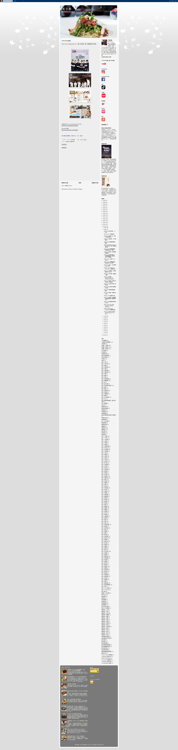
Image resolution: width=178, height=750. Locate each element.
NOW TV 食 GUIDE (106, 658)
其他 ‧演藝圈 (104, 403)
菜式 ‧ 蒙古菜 (104, 563)
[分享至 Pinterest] (86, 139)
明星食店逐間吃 (105, 408)
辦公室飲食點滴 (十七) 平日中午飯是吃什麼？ (77, 676)
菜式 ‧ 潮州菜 (104, 571)
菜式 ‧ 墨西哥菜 (105, 576)
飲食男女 (103, 598)
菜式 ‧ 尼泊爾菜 (105, 464)
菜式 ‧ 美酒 (104, 504)
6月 (105, 323)
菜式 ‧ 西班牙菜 (105, 477)
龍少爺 (110, 40)
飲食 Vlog (104, 594)
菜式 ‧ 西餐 (104, 479)
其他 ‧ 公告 (104, 362)
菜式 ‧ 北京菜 (104, 456)
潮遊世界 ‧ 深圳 (105, 629)
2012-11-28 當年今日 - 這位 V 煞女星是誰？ (110, 236)
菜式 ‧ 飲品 (104, 549)
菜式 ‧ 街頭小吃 (105, 541)
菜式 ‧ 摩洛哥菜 (105, 569)
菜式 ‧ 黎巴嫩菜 (105, 574)
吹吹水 (103, 360)
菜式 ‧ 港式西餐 (105, 536)
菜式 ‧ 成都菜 (104, 471)
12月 (105, 227)
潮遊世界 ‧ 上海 (105, 609)
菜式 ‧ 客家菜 (104, 497)
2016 (104, 218)
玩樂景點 (103, 410)
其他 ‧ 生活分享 (105, 363)
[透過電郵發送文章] (78, 139)
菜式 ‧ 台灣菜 (104, 461)
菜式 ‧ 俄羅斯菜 (105, 496)
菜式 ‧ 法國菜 (104, 491)
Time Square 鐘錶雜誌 (106, 659)
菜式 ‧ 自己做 (104, 474)
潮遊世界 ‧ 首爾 (105, 618)
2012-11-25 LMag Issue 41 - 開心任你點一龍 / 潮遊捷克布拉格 (110, 246)
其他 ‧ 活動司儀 (105, 370)
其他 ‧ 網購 (104, 395)
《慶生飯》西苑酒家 (71, 684)
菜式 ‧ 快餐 (104, 484)
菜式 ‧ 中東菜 (104, 442)
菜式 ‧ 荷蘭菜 (104, 531)
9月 (105, 318)
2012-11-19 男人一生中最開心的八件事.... (110, 265)
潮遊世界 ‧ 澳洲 (105, 634)
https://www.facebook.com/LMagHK (70, 130)
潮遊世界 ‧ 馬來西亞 (106, 626)
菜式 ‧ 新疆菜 (104, 553)
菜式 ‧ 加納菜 (104, 454)
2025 (104, 202)
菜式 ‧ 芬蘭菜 (104, 492)
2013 (104, 224)
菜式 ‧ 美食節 (104, 503)
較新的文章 (65, 183)
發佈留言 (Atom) (68, 185)
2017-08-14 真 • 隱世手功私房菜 (74, 713)
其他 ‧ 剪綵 (104, 377)
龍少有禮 (103, 639)
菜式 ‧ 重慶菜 (104, 509)
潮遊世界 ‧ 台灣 (105, 613)
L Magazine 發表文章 (69, 141)
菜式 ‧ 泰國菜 (104, 511)
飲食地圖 (103, 596)
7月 (105, 321)
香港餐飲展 (104, 419)
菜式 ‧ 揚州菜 (104, 534)
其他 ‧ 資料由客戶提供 (106, 385)
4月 (105, 327)
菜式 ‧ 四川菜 (104, 462)
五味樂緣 (103, 343)
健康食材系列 (104, 424)
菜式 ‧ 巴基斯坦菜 (105, 446)
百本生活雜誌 (104, 357)
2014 (104, 222)
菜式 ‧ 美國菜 (104, 506)
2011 (104, 335)
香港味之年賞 (104, 417)
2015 (104, 220)
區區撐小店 (104, 427)
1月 (105, 332)
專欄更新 (103, 429)
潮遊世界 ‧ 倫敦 (105, 619)
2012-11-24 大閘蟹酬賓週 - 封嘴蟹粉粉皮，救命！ (110, 249)
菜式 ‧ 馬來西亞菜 (105, 524)
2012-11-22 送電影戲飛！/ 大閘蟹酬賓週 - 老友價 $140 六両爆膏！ (109, 256)
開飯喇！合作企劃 (105, 593)
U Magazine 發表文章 (106, 661)
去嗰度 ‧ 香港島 (105, 347)
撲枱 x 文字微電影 (105, 608)
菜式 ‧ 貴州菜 (104, 543)
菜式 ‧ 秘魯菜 (104, 518)
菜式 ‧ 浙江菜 (104, 512)
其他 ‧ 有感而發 (105, 367)
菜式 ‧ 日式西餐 (105, 449)
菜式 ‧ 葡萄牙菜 (105, 556)
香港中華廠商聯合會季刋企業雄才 (109, 415)
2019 (104, 213)
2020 (104, 211)
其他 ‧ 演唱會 (104, 392)
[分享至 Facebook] (84, 139)
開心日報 (103, 591)
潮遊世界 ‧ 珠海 (105, 624)
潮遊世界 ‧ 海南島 (105, 623)
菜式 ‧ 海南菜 (104, 514)
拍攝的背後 (104, 406)
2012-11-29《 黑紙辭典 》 (109, 234)
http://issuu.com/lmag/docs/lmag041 (70, 125)
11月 (105, 229)
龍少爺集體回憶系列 (106, 646)
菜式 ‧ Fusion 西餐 (106, 588)
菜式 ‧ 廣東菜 (104, 566)
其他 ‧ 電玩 (104, 387)
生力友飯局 (104, 350)
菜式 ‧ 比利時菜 (105, 451)
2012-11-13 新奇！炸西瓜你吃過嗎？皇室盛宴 (110, 281)
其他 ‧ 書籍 (104, 375)
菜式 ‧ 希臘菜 (104, 482)
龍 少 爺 (66, 8)
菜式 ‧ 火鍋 (104, 452)
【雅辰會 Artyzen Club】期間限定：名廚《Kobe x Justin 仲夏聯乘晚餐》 (76, 670)
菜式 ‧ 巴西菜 (104, 444)
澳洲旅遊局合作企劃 (106, 638)
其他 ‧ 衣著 (104, 368)
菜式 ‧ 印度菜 (104, 467)
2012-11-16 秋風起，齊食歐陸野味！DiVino (110, 271)
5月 (105, 325)
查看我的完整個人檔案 (106, 57)
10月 (105, 316)
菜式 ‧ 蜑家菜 (104, 564)
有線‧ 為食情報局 (105, 355)
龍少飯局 (103, 641)
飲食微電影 (104, 599)
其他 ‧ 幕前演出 (105, 390)
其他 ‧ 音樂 (104, 373)
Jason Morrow (91, 744)
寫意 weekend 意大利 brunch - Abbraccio (76, 729)
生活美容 (103, 352)
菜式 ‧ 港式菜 (104, 538)
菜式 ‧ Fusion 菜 (105, 589)
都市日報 (103, 431)
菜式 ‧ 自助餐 (104, 476)
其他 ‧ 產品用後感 (105, 378)
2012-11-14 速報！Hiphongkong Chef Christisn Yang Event (109, 278)
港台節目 (103, 432)
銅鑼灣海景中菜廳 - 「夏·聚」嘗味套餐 (75, 736)
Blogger (99, 744)
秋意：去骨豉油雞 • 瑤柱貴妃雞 (74, 699)
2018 (104, 215)
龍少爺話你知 (104, 648)
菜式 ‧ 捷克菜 (104, 526)
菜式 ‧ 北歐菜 (104, 457)
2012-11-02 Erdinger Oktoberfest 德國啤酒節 (109, 309)
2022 (104, 207)
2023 (104, 205)
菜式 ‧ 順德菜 (104, 548)
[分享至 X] (83, 139)
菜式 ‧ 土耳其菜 (105, 439)
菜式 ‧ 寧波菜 (104, 559)
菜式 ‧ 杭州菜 (104, 489)
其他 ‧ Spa (104, 398)
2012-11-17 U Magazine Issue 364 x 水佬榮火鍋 (109, 268)
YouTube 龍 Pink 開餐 (106, 663)
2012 (104, 226)
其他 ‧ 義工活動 (105, 383)
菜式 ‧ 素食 (104, 519)
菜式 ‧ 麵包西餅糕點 (106, 584)
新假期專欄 (104, 603)
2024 (104, 204)
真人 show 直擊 (105, 421)
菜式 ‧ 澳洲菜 (104, 578)
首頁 (80, 183)
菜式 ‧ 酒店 (104, 523)
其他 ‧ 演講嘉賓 (105, 393)
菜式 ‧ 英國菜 (104, 507)
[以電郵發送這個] (80, 139)
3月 (105, 329)
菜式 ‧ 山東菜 (104, 441)
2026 (104, 200)
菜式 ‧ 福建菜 (104, 561)
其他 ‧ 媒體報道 (105, 380)
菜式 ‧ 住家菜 (104, 481)
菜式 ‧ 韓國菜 (104, 579)
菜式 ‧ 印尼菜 (104, 466)
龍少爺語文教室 (105, 649)
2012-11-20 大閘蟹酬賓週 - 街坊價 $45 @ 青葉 (110, 262)
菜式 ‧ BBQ (104, 586)
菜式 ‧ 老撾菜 (104, 472)
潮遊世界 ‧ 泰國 (105, 621)
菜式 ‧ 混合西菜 (105, 528)
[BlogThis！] (82, 139)
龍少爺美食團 (104, 643)
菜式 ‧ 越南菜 (104, 544)
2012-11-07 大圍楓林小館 (109, 295)
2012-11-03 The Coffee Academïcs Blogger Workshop (109, 305)
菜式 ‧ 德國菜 (104, 568)
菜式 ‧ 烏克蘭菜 (105, 516)
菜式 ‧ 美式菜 (104, 501)
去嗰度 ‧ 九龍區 (105, 345)
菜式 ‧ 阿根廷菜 (105, 494)
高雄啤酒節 (104, 422)
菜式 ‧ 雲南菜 (104, 546)
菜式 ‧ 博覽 (104, 533)
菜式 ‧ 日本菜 (104, 447)
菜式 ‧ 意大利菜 (105, 551)
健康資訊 (103, 426)
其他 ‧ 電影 (104, 388)
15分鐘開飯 (104, 340)
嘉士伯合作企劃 (105, 606)
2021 (104, 209)
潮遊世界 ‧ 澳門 (105, 633)
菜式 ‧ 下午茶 (104, 437)
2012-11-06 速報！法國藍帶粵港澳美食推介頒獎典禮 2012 (110, 298)
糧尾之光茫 (104, 653)
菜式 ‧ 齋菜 (104, 581)
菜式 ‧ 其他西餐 (105, 487)
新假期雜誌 (104, 604)
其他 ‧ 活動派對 (105, 372)
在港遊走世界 (104, 353)
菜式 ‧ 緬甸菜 (104, 573)
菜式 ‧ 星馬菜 (104, 499)
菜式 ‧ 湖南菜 (104, 539)
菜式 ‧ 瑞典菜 (104, 554)
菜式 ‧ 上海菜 (104, 436)
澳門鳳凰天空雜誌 (105, 636)
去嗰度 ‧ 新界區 (105, 348)
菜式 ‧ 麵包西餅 (105, 583)
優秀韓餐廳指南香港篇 (106, 651)
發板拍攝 (103, 434)
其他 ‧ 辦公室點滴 (105, 397)
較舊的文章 (95, 183)
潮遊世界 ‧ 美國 (105, 616)
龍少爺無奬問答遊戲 (106, 644)
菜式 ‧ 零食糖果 (105, 558)
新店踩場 (103, 601)
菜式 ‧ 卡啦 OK (105, 459)
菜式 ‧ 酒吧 (104, 521)
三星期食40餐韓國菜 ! (106, 342)
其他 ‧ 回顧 (104, 365)
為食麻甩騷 (104, 413)
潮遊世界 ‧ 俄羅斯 (105, 614)
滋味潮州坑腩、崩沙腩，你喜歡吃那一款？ (76, 706)
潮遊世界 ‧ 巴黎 (105, 611)
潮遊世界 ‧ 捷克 (105, 628)
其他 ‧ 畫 (103, 382)
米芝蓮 (103, 358)
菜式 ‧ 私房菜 (104, 486)
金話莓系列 (104, 411)
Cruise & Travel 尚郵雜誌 (107, 654)
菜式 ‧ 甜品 (104, 529)
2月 (105, 330)
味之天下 (103, 405)
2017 (104, 216)
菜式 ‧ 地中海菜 (105, 469)
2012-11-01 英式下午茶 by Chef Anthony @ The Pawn (109, 312)
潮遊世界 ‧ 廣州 (105, 631)
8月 (105, 319)
